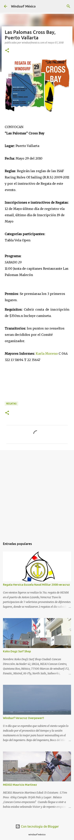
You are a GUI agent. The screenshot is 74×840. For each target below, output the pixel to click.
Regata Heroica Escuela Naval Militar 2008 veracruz (36, 584)
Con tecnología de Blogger (39, 826)
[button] (7, 50)
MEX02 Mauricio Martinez (20, 784)
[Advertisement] (37, 493)
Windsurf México (23, 6)
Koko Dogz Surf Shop (17, 651)
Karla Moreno (47, 353)
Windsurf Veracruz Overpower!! (23, 718)
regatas (11, 403)
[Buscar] (68, 6)
